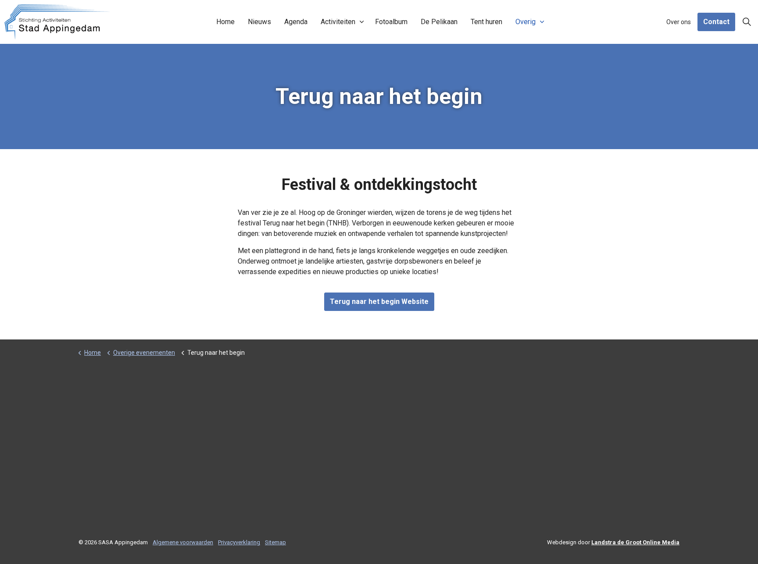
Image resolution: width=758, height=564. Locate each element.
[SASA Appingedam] (57, 21)
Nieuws (259, 22)
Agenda (295, 22)
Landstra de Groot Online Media (635, 542)
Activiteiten (338, 22)
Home (225, 22)
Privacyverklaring (239, 542)
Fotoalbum (391, 22)
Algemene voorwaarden (183, 542)
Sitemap (275, 542)
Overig (525, 22)
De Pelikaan (439, 22)
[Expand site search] (746, 22)
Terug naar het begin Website (379, 301)
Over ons (678, 21)
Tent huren (486, 22)
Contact (716, 22)
